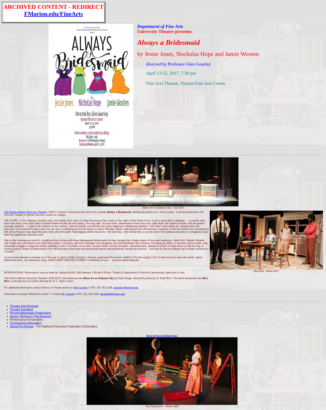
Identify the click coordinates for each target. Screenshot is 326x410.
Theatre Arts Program (24, 306)
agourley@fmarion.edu (126, 287)
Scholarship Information (26, 323)
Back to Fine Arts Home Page (162, 335)
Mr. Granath (68, 294)
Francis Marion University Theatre (27, 212)
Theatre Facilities (21, 309)
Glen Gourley (80, 287)
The (6, 212)
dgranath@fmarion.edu (112, 294)
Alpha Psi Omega (21, 326)
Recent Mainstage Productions (30, 312)
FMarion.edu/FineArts (53, 13)
